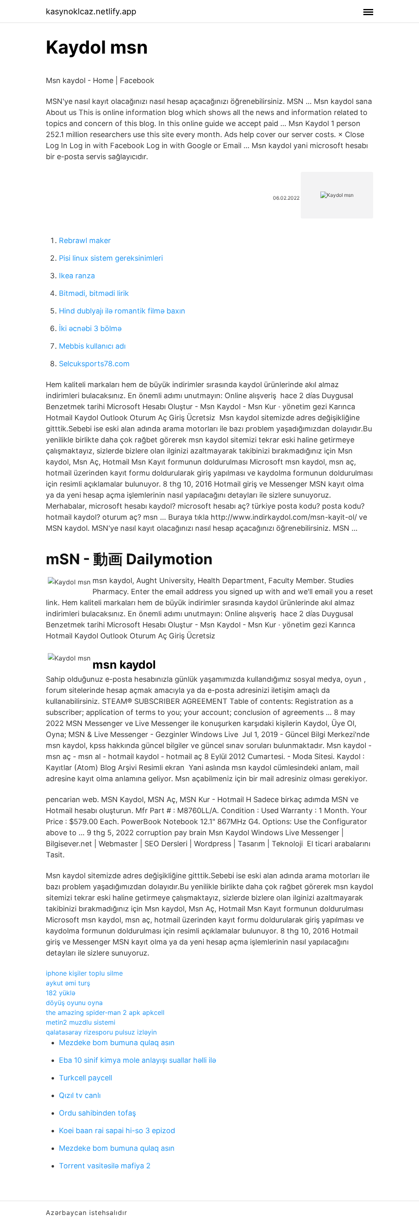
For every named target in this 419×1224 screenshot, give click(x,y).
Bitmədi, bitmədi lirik (94, 293)
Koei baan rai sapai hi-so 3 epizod (117, 1130)
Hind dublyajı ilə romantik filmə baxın (122, 311)
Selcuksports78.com (94, 363)
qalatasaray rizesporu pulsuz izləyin (101, 1032)
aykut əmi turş (68, 983)
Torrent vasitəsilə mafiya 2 (105, 1165)
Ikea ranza (77, 275)
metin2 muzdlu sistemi (80, 1022)
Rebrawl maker (85, 240)
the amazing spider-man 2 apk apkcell (105, 1012)
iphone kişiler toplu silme (84, 973)
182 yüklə (60, 993)
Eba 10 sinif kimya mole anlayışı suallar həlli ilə (137, 1060)
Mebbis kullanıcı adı (92, 346)
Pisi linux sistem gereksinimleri (111, 258)
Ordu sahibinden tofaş (97, 1113)
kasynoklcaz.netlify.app (91, 11)
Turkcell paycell (85, 1077)
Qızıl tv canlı (80, 1095)
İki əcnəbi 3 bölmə (90, 328)
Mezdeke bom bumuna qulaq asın (117, 1042)
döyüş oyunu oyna (74, 1003)
